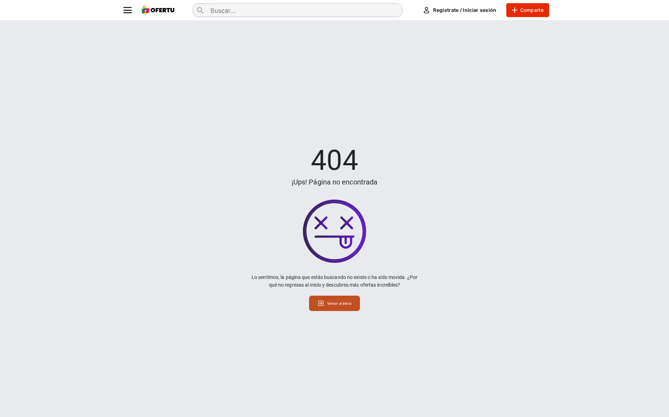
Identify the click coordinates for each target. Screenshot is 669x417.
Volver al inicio (339, 303)
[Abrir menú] (127, 10)
